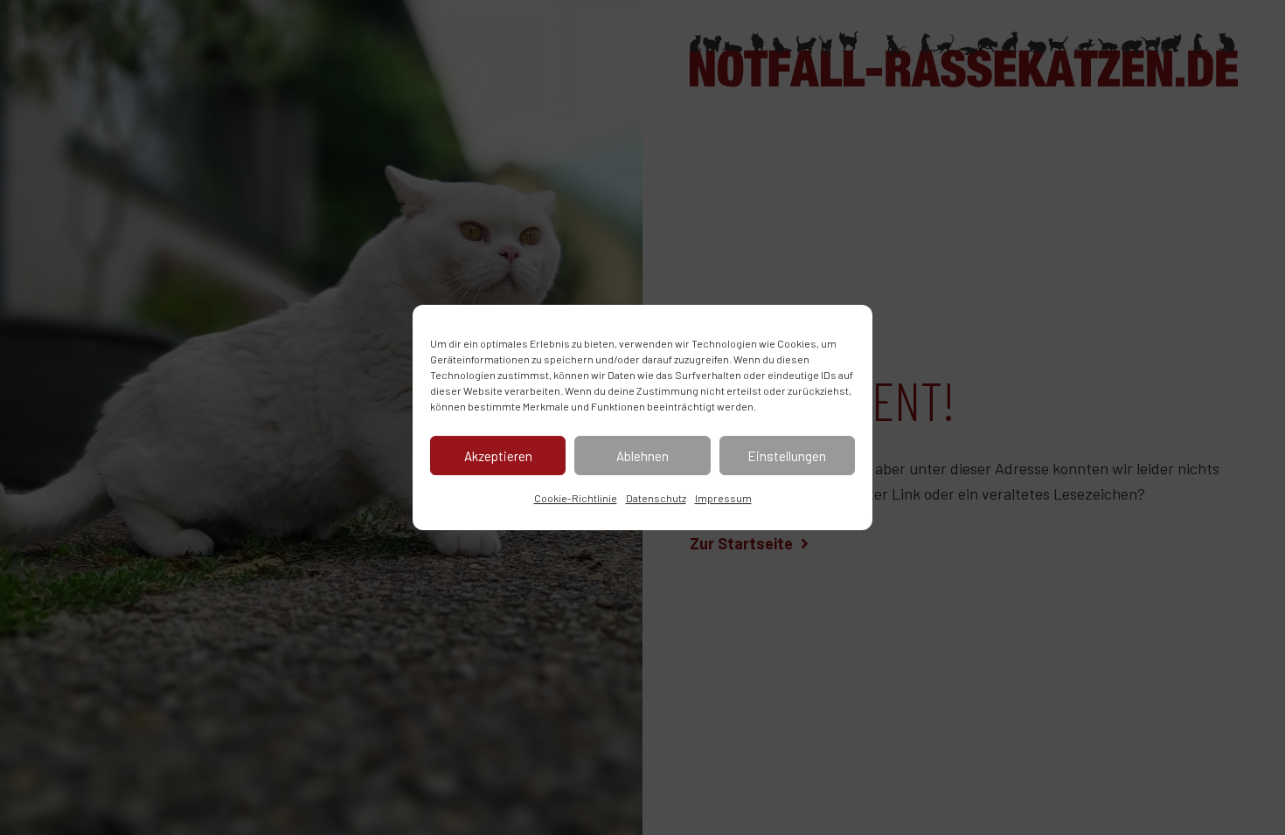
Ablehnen (642, 456)
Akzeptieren (498, 456)
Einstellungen (786, 456)
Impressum (723, 498)
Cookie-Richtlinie (575, 498)
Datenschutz (656, 498)
